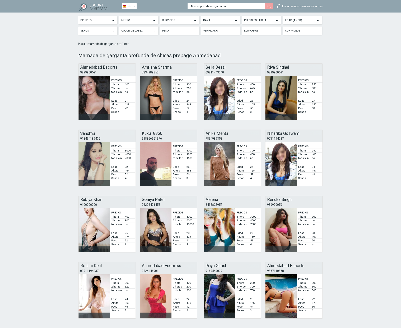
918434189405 (90, 138)
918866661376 (152, 138)
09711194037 (89, 271)
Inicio (82, 43)
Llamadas (251, 30)
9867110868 (275, 271)
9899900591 (88, 72)
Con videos (292, 30)
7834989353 (150, 72)
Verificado (210, 30)
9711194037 (275, 138)
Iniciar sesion (302, 6)
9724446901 (150, 271)
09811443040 (215, 72)
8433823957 (214, 205)
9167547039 (214, 271)
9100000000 (88, 205)
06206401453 (151, 205)
